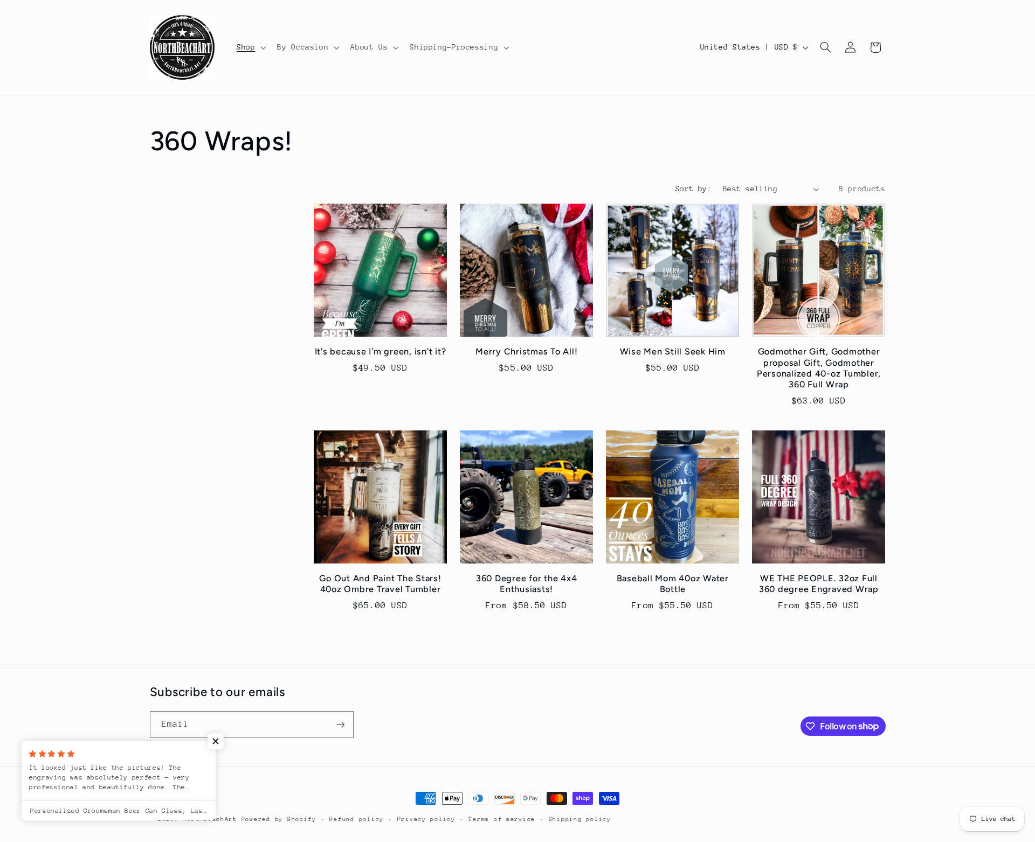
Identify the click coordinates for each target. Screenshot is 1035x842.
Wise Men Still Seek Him (673, 351)
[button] (250, 47)
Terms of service (501, 819)
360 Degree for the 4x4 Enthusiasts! (526, 583)
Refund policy (356, 819)
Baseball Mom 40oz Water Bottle (673, 583)
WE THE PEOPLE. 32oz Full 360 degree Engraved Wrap (819, 583)
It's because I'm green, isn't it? (380, 351)
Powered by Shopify (279, 819)
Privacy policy (426, 819)
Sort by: (693, 188)
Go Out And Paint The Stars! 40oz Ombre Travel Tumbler (380, 583)
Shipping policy (580, 819)
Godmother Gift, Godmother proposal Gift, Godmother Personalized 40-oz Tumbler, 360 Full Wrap (819, 367)
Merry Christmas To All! (526, 351)
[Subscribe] (340, 724)
